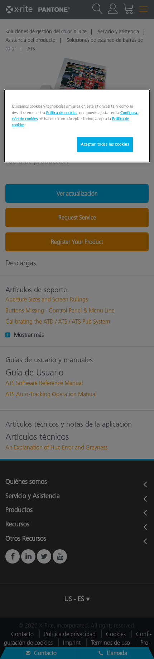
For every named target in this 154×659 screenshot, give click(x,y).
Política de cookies (61, 112)
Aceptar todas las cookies (105, 144)
